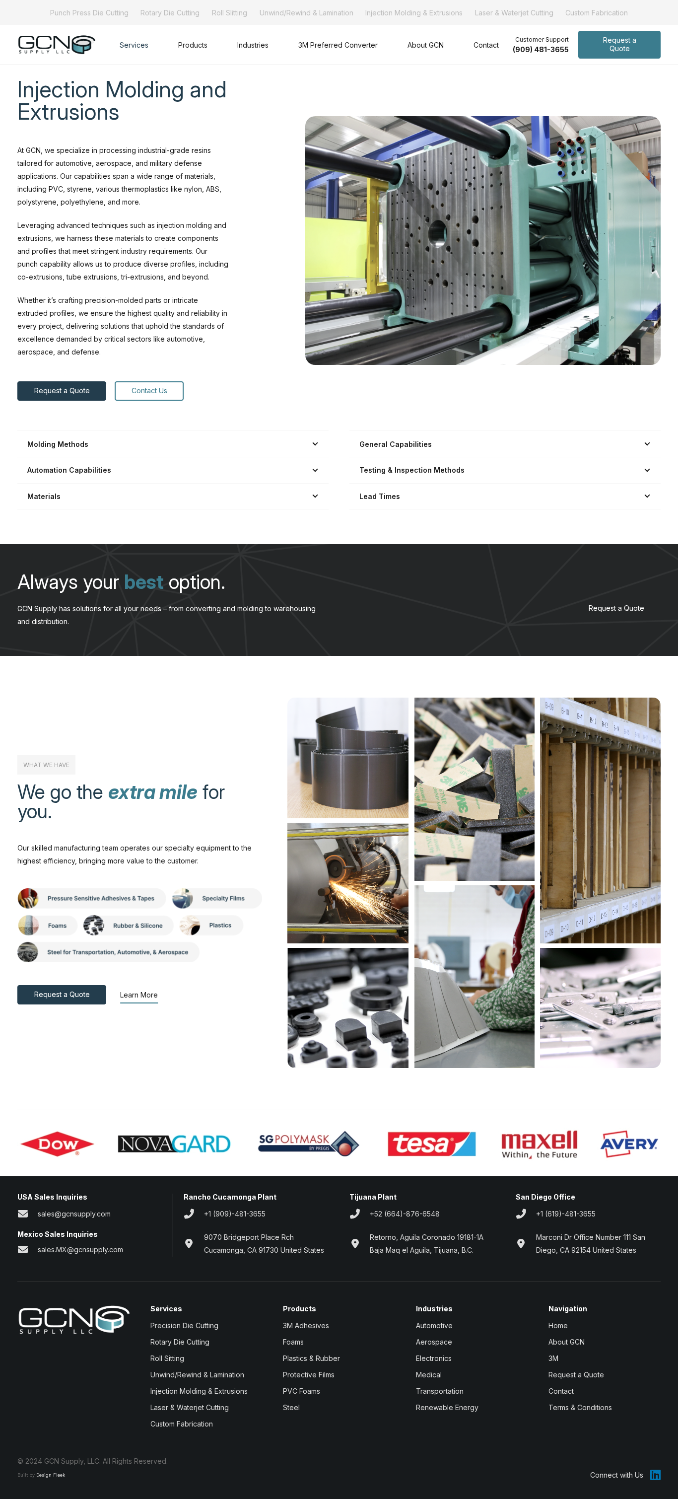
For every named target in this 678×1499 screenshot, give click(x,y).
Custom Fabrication (596, 12)
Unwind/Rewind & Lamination (306, 12)
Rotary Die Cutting (170, 12)
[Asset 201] (56, 45)
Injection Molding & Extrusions (414, 12)
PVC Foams (301, 1391)
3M (553, 1358)
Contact (561, 1391)
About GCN (566, 1342)
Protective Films (309, 1374)
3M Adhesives (306, 1325)
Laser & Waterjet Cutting (514, 12)
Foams (293, 1342)
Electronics (434, 1358)
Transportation (440, 1391)
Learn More (139, 995)
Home (558, 1325)
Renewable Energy (447, 1407)
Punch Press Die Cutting (89, 12)
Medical (429, 1374)
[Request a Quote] (652, 608)
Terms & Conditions (580, 1407)
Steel (291, 1407)
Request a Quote (616, 608)
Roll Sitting (167, 1358)
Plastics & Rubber (311, 1358)
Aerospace (434, 1342)
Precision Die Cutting (184, 1325)
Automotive (434, 1325)
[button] (154, 45)
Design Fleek (50, 1475)
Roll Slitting (229, 12)
